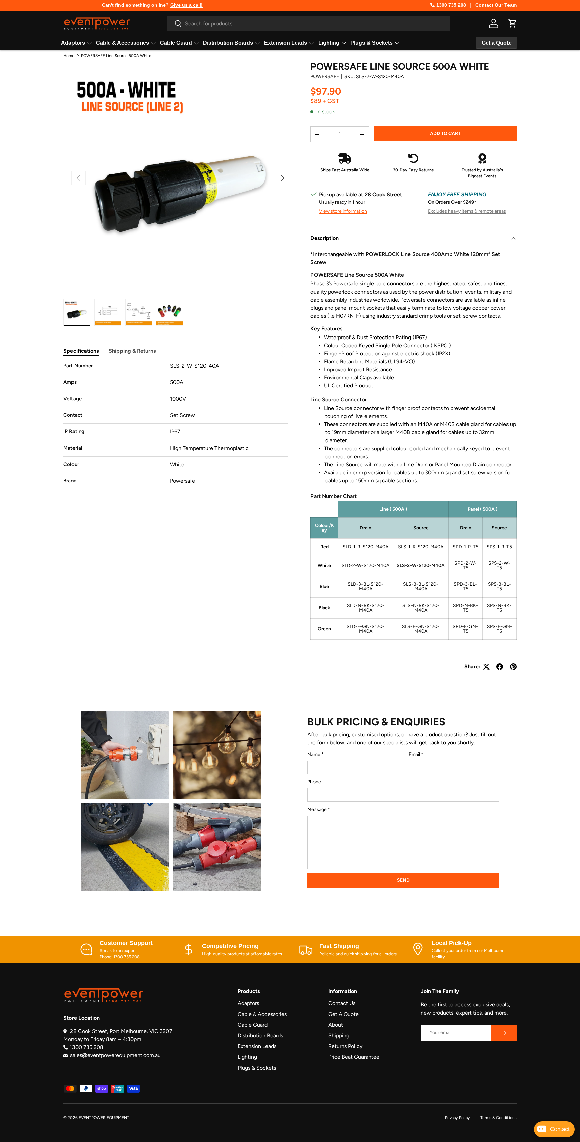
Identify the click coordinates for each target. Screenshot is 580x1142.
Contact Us (341, 1003)
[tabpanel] (175, 425)
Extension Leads (285, 43)
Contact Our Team (496, 5)
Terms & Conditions (498, 1117)
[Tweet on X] (486, 666)
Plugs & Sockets (371, 43)
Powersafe (324, 77)
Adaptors (73, 43)
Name (313, 754)
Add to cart (445, 133)
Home (69, 56)
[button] (512, 23)
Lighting (328, 43)
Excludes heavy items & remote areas (467, 211)
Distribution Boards (228, 43)
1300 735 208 (451, 5)
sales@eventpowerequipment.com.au (115, 1055)
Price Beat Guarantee (353, 1057)
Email (414, 754)
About (335, 1025)
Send (403, 880)
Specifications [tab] (81, 351)
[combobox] (308, 23)
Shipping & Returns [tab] (132, 351)
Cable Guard (176, 43)
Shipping (338, 1035)
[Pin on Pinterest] (513, 666)
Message (317, 809)
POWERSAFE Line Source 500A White (116, 56)
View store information (343, 211)
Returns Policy (345, 1046)
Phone (314, 782)
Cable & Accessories (122, 43)
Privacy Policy (457, 1117)
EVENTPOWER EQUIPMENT (104, 1117)
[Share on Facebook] (499, 666)
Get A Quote (343, 1014)
